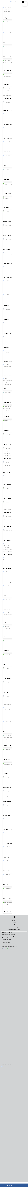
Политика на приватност (14, 924)
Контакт (14, 920)
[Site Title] (14, 1)
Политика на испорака (14, 929)
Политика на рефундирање (14, 927)
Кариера (14, 922)
